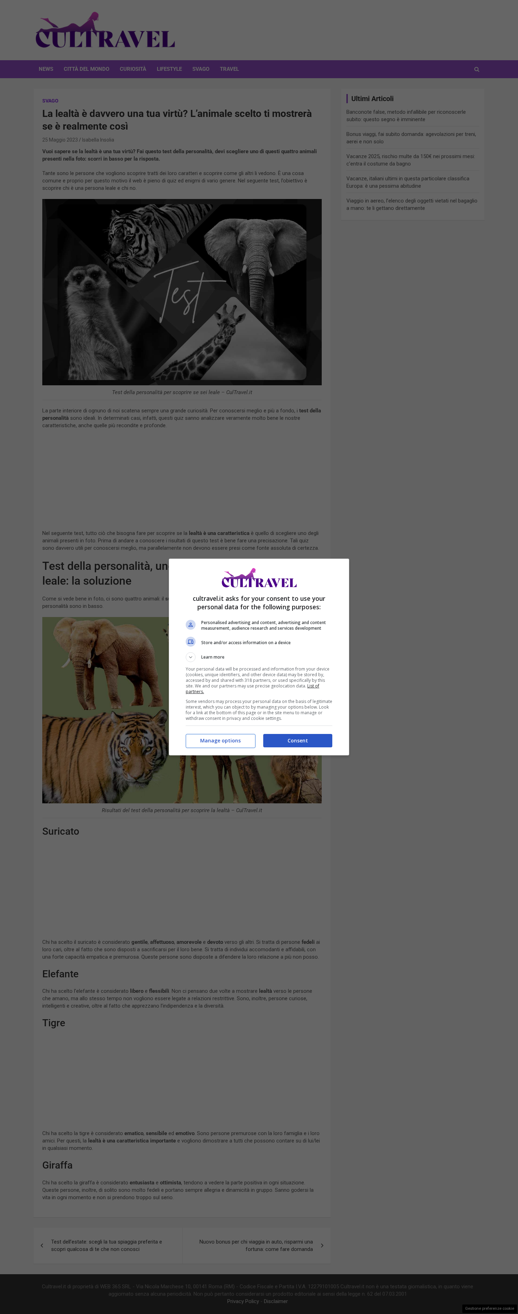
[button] (259, 657)
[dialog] (259, 657)
